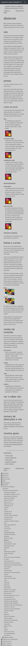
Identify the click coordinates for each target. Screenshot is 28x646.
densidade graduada (9, 532)
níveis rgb (6, 582)
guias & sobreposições (14, 444)
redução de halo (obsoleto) (11, 601)
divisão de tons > (20, 10)
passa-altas (7, 586)
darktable (7, 6)
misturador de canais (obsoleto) (12, 572)
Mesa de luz (6, 475)
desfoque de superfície (10, 534)
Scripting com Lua (7, 641)
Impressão (5, 484)
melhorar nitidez (8, 570)
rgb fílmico (6, 614)
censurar (6, 507)
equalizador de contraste (10, 544)
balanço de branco (8, 500)
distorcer (6, 540)
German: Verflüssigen (10, 457)
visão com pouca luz (9, 631)
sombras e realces (8, 622)
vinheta (6, 629)
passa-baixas (7, 587)
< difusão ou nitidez (7, 11)
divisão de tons (8, 542)
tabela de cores (8, 626)
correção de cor (8, 519)
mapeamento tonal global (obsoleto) (13, 565)
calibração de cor (8, 505)
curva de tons (7, 528)
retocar (5, 612)
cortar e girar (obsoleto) (10, 524)
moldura (6, 574)
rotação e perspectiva (9, 616)
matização (6, 568)
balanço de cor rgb (8, 504)
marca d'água (7, 566)
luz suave (6, 559)
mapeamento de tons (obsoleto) (12, 563)
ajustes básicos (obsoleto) (10, 496)
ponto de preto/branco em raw (11, 595)
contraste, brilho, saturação (11, 515)
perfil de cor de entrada (10, 589)
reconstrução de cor (9, 597)
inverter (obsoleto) (8, 553)
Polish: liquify (8, 459)
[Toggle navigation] (25, 2)
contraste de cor (8, 511)
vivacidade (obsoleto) (9, 633)
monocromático (8, 576)
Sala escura (6, 477)
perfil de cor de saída (9, 591)
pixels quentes (7, 593)
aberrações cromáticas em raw (12, 494)
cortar (5, 523)
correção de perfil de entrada (11, 521)
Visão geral (5, 473)
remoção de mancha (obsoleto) (12, 608)
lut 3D (5, 555)
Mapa (4, 481)
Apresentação (6, 483)
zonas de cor (7, 635)
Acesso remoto (6, 479)
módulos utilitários (8, 637)
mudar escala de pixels (10, 578)
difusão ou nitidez (8, 538)
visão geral (5, 488)
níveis (5, 580)
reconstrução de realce (10, 599)
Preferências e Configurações (10, 639)
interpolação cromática (10, 551)
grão (5, 549)
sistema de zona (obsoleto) (11, 620)
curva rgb (6, 530)
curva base (7, 526)
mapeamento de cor (9, 561)
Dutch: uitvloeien (9, 464)
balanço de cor (7, 502)
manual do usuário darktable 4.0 (11, 2)
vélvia (5, 627)
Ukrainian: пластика (10, 462)
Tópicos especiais (7, 645)
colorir (5, 509)
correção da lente (8, 517)
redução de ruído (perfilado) (11, 603)
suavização (7, 624)
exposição (6, 547)
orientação (6, 584)
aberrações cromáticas (10, 492)
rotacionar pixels (8, 618)
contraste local (7, 513)
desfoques (6, 536)
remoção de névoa (8, 610)
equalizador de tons (9, 545)
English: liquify (9, 455)
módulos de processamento (11, 8)
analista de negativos (9, 498)
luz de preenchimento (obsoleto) (12, 557)
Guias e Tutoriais (7, 643)
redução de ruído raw (9, 606)
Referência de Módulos (16, 6)
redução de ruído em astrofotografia (13, 605)
